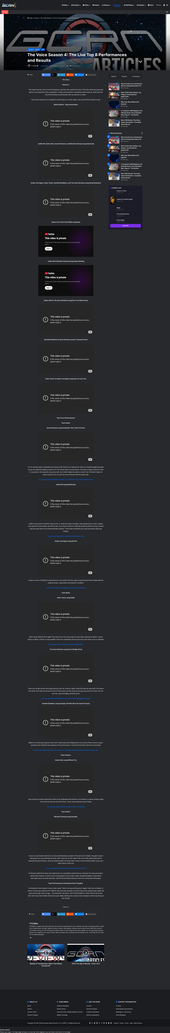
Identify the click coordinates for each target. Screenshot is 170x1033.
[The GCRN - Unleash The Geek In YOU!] (8, 5)
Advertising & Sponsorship (124, 1009)
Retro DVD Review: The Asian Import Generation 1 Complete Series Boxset (131, 122)
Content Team (31, 1012)
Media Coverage (62, 1015)
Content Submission (92, 1012)
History (29, 1009)
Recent (113, 76)
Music (37, 49)
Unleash (141, 5)
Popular (124, 76)
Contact (118, 1006)
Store (151, 5)
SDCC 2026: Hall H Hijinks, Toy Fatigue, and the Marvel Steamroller (131, 94)
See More (126, 225)
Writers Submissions (92, 1015)
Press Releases (121, 1015)
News (66, 5)
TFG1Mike (34, 66)
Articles (117, 5)
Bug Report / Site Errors (123, 1012)
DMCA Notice (138, 1023)
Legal (131, 1023)
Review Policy (61, 1009)
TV (43, 49)
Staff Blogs (129, 5)
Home (31, 18)
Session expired (5, 1030)
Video (86, 5)
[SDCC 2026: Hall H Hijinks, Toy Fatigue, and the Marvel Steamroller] (114, 95)
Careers (88, 1006)
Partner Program (32, 1015)
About (29, 1006)
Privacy (122, 1023)
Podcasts (75, 5)
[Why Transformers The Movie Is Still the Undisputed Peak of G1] (114, 86)
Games (96, 5)
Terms (127, 1023)
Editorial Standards (63, 1006)
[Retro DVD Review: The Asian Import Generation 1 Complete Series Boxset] (114, 123)
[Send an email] (37, 66)
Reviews (106, 5)
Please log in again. (6, 1032)
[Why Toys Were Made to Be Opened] (114, 104)
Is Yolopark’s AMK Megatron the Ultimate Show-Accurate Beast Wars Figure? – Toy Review (131, 113)
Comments (136, 76)
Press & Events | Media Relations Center (69, 1012)
